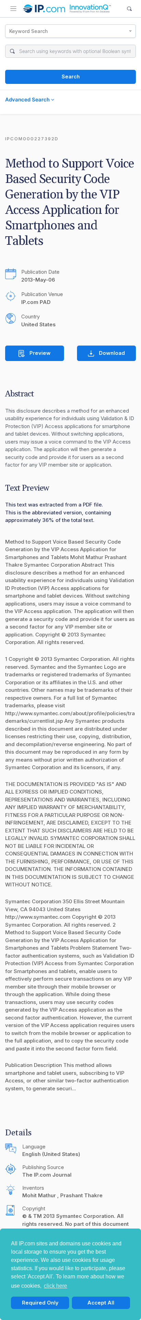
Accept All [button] (100, 1302)
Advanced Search (28, 99)
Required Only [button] (40, 1302)
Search (71, 76)
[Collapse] (13, 8)
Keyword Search (28, 31)
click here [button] (55, 1286)
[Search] (129, 8)
